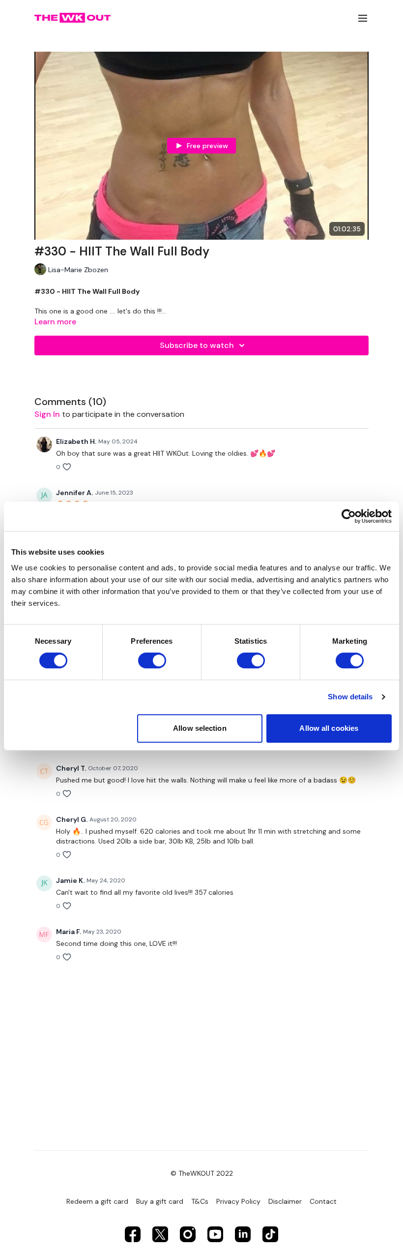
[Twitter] (160, 1234)
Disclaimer (285, 1201)
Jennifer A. (74, 492)
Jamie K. (70, 880)
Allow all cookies (328, 728)
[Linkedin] (243, 1234)
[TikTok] (270, 1234)
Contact (323, 1201)
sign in (47, 414)
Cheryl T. (71, 768)
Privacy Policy (238, 1201)
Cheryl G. (71, 819)
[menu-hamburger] (363, 18)
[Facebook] (133, 1234)
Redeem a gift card (97, 1201)
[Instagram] (188, 1234)
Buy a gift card (159, 1201)
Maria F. (68, 931)
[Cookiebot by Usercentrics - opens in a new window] (349, 516)
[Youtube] (215, 1234)
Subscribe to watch (197, 345)
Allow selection (200, 728)
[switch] (152, 660)
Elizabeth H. (76, 441)
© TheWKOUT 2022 (202, 1173)
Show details (350, 696)
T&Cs (199, 1201)
